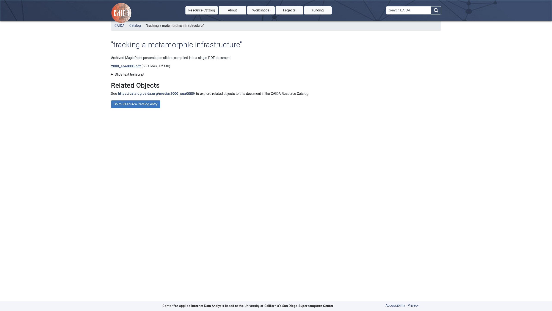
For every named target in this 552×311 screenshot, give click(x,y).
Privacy (413, 305)
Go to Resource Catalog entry (136, 104)
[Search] (436, 10)
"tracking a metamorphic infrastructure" (175, 26)
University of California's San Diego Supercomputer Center (289, 306)
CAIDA (119, 26)
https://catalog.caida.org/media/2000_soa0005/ (156, 94)
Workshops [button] (263, 10)
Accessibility (395, 305)
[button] (201, 10)
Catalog (135, 26)
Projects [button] (293, 10)
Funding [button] (322, 10)
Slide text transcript (129, 74)
